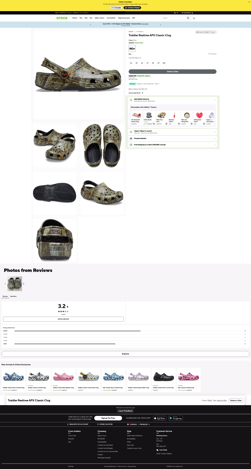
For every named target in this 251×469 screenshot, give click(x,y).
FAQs (129, 442)
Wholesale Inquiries (104, 458)
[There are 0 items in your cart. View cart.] (194, 18)
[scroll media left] (5, 283)
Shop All (71, 439)
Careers (100, 455)
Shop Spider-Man (82, 25)
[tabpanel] (125, 328)
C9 (158, 63)
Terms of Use (122, 466)
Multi (210, 400)
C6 (142, 63)
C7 (147, 63)
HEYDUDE (101, 439)
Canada (117, 7)
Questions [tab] (13, 296)
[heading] (172, 107)
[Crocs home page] (63, 18)
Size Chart (130, 445)
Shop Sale (144, 24)
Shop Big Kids (134, 93)
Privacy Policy (132, 466)
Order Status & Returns (134, 436)
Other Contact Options (164, 454)
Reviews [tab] (5, 296)
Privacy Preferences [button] (110, 466)
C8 (153, 63)
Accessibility (131, 439)
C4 (131, 63)
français (144, 424)
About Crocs (102, 436)
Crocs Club (72, 436)
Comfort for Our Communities (108, 451)
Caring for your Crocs (134, 448)
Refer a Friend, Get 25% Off (138, 89)
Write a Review (63, 319)
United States (134, 7)
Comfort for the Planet (105, 445)
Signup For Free (108, 418)
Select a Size (172, 71)
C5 (136, 63)
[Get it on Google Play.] (176, 418)
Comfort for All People (105, 448)
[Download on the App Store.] (160, 418)
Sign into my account (78, 424)
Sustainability (102, 442)
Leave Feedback (125, 411)
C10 (164, 63)
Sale (69, 442)
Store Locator (106, 424)
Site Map (70, 466)
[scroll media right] (24, 283)
